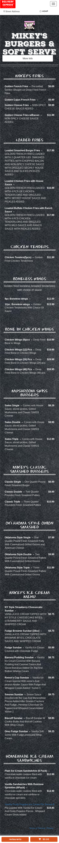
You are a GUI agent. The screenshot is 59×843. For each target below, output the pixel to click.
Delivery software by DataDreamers (29, 832)
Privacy (49, 828)
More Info (28, 58)
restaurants (15, 839)
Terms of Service (37, 828)
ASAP (45, 11)
